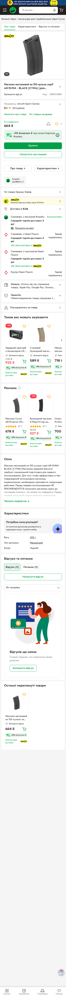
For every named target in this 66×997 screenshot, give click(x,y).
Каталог (6, 994)
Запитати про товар (15, 114)
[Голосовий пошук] (54, 10)
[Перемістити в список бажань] (57, 124)
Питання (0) (30, 567)
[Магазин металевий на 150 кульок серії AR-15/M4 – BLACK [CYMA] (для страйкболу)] (16, 703)
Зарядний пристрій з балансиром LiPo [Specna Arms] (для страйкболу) (16, 350)
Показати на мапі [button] (24, 228)
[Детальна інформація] (19, 388)
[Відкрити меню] (4, 10)
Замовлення (24, 994)
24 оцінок (18, 108)
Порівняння (42, 994)
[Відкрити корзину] (61, 10)
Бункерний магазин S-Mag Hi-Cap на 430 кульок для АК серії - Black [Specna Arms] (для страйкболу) (41, 421)
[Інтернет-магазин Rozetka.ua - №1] (12, 10)
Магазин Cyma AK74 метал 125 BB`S (14, 421)
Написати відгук (33, 577)
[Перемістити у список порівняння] (49, 124)
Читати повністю (17, 501)
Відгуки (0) (12, 567)
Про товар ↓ (18, 168)
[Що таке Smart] (9, 36)
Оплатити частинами (33, 154)
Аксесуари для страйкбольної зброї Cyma (41, 19)
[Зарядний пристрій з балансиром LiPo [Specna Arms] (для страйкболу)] (16, 334)
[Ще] (60, 87)
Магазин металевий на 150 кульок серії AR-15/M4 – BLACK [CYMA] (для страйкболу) (16, 718)
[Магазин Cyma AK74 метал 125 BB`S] (16, 405)
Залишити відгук (23, 668)
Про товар (9, 27)
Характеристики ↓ (48, 168)
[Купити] (24, 361)
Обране (59, 994)
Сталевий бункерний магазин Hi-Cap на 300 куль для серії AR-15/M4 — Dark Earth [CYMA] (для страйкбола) (41, 350)
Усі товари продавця (40, 114)
